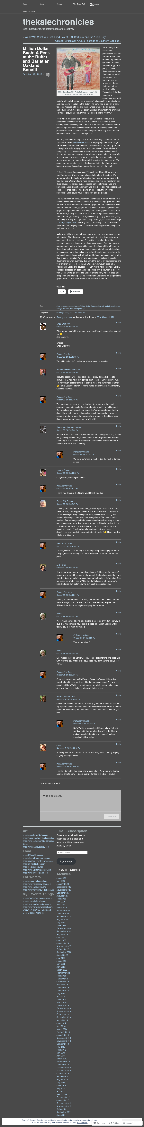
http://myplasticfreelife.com (35, 900)
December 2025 (64, 886)
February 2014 (63, 1032)
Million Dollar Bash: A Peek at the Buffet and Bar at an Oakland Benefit (36, 58)
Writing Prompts (29, 11)
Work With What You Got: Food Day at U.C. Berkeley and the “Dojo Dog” (65, 37)
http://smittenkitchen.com (34, 863)
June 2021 (61, 975)
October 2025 (63, 892)
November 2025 (64, 889)
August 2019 (62, 984)
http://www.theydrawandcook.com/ (38, 906)
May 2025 (61, 901)
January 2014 (63, 1034)
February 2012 (63, 1097)
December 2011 (64, 1103)
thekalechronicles (58, 21)
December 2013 (64, 1037)
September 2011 (64, 1111)
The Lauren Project (94, 4)
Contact (59, 4)
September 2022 (64, 952)
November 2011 (64, 1106)
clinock (60, 745)
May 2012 (61, 1088)
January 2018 (63, 990)
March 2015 (62, 1002)
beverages (61, 312)
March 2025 (62, 907)
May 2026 (61, 880)
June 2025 (61, 898)
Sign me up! (66, 861)
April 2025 (61, 904)
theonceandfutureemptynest (69, 427)
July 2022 (61, 957)
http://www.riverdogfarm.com (35, 872)
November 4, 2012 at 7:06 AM (68, 766)
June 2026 (61, 877)
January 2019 (63, 987)
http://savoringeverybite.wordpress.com (40, 860)
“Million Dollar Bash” (81, 142)
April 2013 (61, 1055)
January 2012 (63, 1100)
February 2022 (63, 972)
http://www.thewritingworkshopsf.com (39, 889)
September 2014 (64, 1017)
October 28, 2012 (32, 74)
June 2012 (61, 1085)
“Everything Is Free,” (68, 222)
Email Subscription (72, 830)
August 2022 (62, 955)
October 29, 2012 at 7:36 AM (67, 430)
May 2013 (61, 1052)
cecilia (59, 613)
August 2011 (62, 1114)
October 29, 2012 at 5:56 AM (67, 372)
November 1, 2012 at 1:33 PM (84, 723)
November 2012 (64, 1070)
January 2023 (63, 943)
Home (25, 4)
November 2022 (64, 946)
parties (98, 306)
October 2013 (63, 1043)
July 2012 (61, 1082)
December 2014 (64, 1008)
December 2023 (64, 928)
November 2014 (64, 1011)
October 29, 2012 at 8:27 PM (67, 504)
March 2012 (62, 1094)
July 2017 (61, 993)
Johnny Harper (73, 306)
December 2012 (64, 1067)
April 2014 (61, 1026)
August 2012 (62, 1079)
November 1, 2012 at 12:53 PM (68, 699)
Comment (111, 816)
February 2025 (63, 910)
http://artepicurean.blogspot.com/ (37, 898)
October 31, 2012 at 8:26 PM (67, 675)
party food (69, 312)
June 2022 (61, 960)
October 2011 (63, 1109)
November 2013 (64, 1040)
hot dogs (64, 306)
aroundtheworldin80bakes (68, 369)
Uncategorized (79, 312)
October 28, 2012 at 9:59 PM (67, 326)
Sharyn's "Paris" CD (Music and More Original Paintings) (37, 911)
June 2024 (61, 925)
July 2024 (61, 922)
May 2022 (61, 963)
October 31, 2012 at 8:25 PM (84, 638)
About (42, 4)
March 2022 (62, 969)
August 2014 (62, 1020)
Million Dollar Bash (87, 306)
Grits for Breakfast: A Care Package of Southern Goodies (87, 40)
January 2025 (63, 913)
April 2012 (61, 1091)
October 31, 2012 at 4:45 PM (67, 653)
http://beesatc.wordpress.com (36, 834)
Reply (118, 322)
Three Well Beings (65, 501)
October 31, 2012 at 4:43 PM (67, 616)
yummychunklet (63, 470)
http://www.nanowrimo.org (34, 886)
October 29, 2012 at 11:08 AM (68, 473)
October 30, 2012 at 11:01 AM (68, 595)
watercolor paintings (77, 308)
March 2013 (62, 1058)
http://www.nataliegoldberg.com (37, 903)
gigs (58, 306)
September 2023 (64, 931)
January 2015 (63, 1005)
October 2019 (63, 981)
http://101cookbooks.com (34, 855)
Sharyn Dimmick (63, 308)
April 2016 (61, 996)
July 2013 (61, 1046)
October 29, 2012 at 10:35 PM (68, 546)
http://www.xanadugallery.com (36, 846)
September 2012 (64, 1076)
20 (47, 74)
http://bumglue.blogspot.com (35, 880)
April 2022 (61, 966)
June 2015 (61, 999)
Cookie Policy (82, 1122)
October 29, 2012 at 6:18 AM (67, 399)
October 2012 (63, 1073)
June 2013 (61, 1049)
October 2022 (63, 949)
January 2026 (63, 883)
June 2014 (61, 1023)
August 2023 (62, 934)
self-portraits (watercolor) (111, 306)
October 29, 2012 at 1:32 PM (84, 454)
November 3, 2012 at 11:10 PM (68, 748)
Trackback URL (105, 317)
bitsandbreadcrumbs (66, 696)
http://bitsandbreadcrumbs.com (36, 857)
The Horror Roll (79, 4)
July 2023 (61, 937)
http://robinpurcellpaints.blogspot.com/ (40, 837)
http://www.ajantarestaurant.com (37, 869)
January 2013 (63, 1064)
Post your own (65, 317)
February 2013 (63, 1061)
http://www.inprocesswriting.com (37, 883)
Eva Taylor (61, 564)
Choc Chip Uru (63, 323)
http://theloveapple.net (33, 866)
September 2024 (64, 916)
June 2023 (61, 940)
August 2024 (62, 919)
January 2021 (63, 978)
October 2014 (63, 1014)
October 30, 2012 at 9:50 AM (67, 567)
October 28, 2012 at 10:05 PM (68, 357)
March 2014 (62, 1029)
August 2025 (62, 895)
